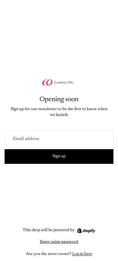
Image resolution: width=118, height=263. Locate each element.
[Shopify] (86, 230)
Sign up (59, 156)
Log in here (82, 254)
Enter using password (59, 242)
